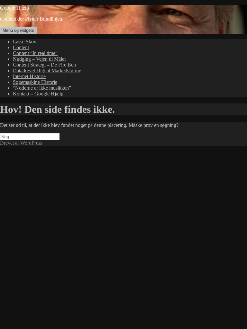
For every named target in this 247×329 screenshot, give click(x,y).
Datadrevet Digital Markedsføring (47, 70)
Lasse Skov (24, 41)
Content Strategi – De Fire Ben (44, 64)
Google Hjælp (14, 8)
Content (21, 47)
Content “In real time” (35, 53)
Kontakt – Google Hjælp (38, 93)
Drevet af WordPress (21, 143)
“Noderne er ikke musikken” (42, 88)
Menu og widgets (18, 30)
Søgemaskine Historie (35, 82)
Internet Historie (29, 76)
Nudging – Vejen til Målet (39, 59)
